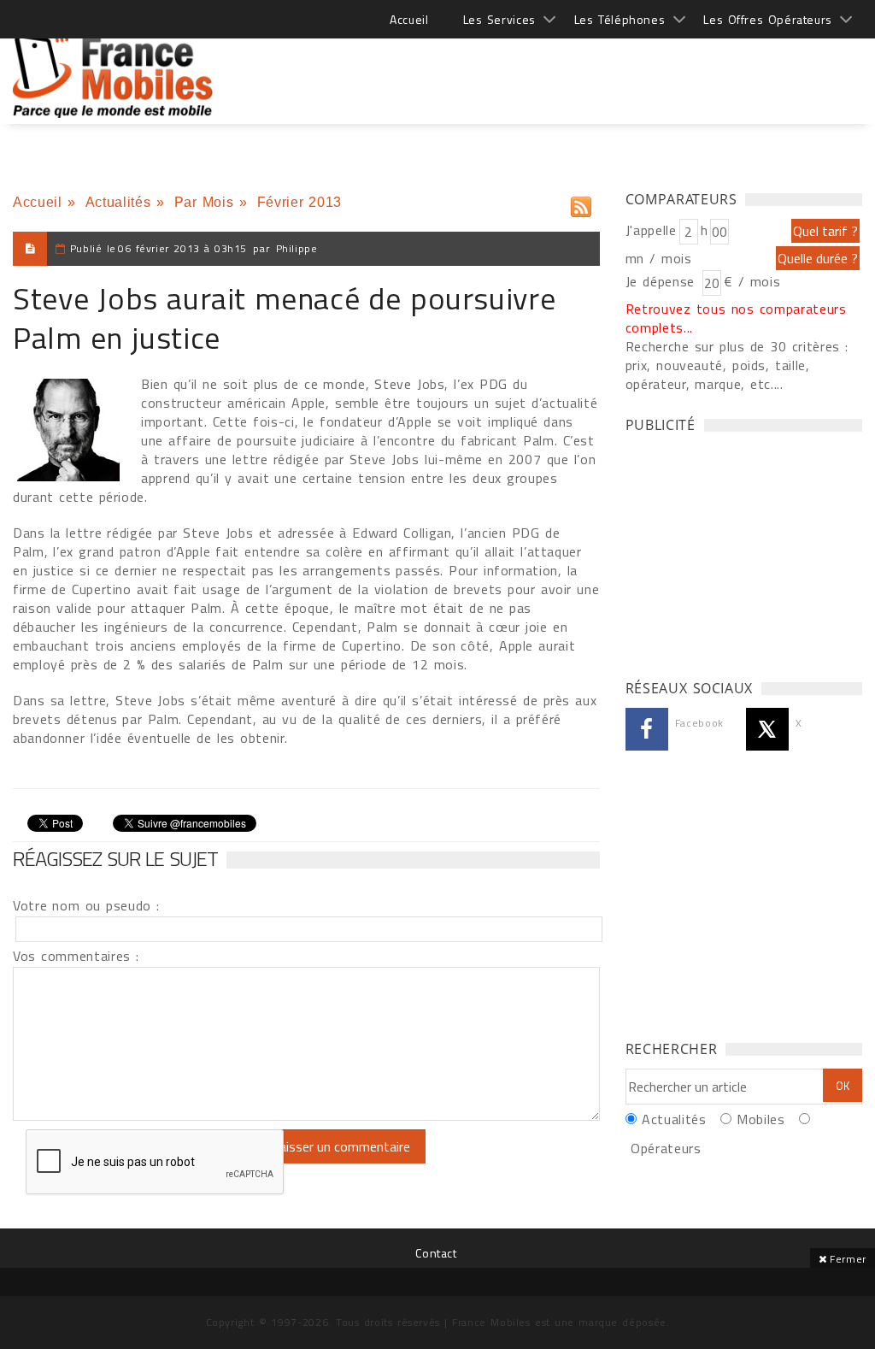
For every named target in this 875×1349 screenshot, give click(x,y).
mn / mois (658, 258)
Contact (435, 1253)
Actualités (117, 202)
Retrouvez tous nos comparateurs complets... (736, 318)
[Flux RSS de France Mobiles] (581, 203)
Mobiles (760, 1119)
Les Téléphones (620, 19)
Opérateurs (666, 1148)
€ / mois (752, 281)
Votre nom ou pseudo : (86, 905)
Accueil (409, 19)
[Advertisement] (551, 68)
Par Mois (204, 202)
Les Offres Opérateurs (767, 19)
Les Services (499, 19)
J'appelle (651, 230)
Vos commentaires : (76, 955)
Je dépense (662, 281)
